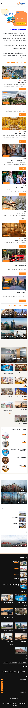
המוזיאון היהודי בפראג (20, 213)
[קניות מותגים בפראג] (14, 498)
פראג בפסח (24, 328)
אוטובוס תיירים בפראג (20, 265)
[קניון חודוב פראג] (22, 519)
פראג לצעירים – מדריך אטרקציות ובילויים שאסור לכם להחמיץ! (21, 338)
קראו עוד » (22, 89)
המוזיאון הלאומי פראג (20, 133)
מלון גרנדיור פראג (10, 385)
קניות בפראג (15, 523)
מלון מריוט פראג (24, 409)
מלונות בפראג (23, 686)
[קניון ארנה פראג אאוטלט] (22, 513)
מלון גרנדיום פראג (23, 385)
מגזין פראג (24, 681)
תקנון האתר (12, 705)
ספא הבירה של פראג (20, 240)
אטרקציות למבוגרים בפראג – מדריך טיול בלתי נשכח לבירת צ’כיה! (7, 338)
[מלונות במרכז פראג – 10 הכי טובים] (7, 404)
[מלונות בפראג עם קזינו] (21, 367)
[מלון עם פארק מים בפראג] (14, 355)
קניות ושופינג (24, 683)
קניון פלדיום (23, 490)
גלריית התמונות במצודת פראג (18, 160)
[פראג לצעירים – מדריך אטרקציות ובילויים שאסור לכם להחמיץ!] (20, 334)
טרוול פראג (23, 80)
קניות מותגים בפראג (22, 502)
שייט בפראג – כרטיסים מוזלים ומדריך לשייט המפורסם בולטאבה (7, 617)
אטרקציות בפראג (23, 679)
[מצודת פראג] (23, 580)
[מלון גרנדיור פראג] (7, 380)
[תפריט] (1, 3)
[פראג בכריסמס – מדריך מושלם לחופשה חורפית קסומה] (20, 313)
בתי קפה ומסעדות (23, 690)
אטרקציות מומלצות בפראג (22, 662)
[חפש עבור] (26, 3)
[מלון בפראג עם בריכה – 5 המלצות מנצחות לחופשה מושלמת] (7, 367)
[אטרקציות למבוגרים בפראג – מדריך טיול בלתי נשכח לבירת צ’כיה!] (7, 334)
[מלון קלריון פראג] (7, 391)
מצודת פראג (23, 108)
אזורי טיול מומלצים (23, 692)
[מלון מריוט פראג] (21, 404)
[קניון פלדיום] (14, 486)
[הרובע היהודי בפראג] (21, 611)
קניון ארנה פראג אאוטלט (13, 511)
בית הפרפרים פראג (21, 187)
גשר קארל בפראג (21, 293)
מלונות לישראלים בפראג (13, 662)
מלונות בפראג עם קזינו (22, 372)
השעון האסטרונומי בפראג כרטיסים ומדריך (8, 315)
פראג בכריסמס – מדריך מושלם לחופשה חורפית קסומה (21, 316)
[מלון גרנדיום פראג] (21, 380)
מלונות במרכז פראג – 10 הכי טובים (19, 433)
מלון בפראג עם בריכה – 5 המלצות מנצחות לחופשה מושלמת (8, 373)
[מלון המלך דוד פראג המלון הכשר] (21, 391)
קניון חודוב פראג (15, 517)
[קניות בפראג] (22, 525)
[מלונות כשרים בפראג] (21, 418)
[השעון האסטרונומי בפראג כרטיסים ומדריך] (7, 313)
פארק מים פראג (22, 82)
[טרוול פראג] (20, 3)
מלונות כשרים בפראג (23, 423)
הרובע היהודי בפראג (23, 616)
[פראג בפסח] (14, 324)
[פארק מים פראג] (23, 563)
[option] (14, 324)
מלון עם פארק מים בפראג (21, 441)
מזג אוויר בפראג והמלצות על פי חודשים (19, 688)
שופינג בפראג (6, 662)
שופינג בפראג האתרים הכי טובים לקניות (18, 477)
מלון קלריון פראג (10, 396)
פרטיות (16, 705)
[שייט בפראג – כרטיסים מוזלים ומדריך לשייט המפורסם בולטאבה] (7, 611)
